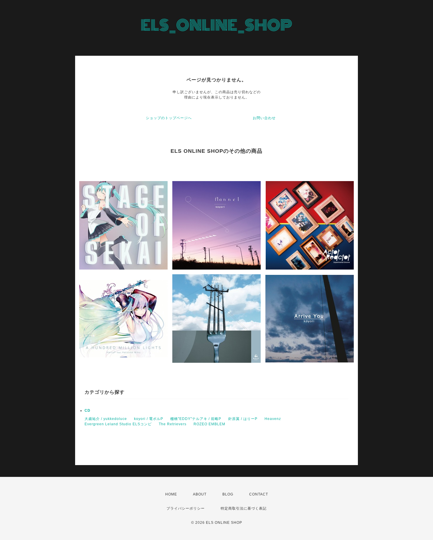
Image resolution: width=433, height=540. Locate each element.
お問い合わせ (264, 118)
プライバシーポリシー (185, 508)
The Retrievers (172, 424)
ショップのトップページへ (169, 118)
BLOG (227, 494)
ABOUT (199, 494)
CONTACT (258, 494)
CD (87, 410)
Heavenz (273, 419)
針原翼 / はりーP (242, 419)
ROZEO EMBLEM (209, 424)
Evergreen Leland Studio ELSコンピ (118, 424)
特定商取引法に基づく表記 (244, 508)
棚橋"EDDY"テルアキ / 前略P (195, 419)
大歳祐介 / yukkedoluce (106, 419)
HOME (171, 494)
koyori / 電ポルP (148, 419)
